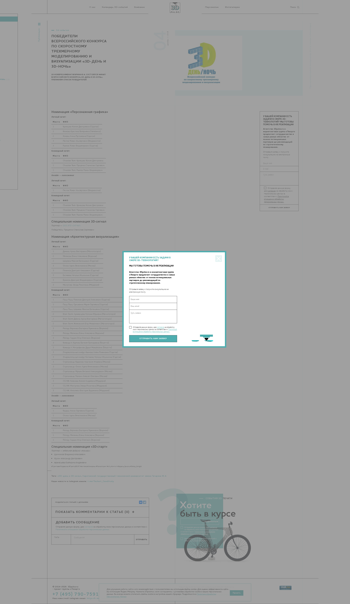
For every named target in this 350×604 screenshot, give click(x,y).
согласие (160, 327)
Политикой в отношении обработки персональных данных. (155, 330)
